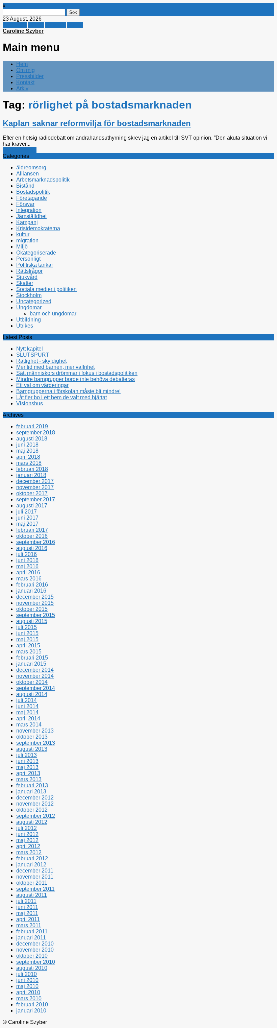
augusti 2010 (31, 968)
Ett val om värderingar (42, 385)
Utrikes (24, 326)
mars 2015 (29, 651)
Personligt (28, 259)
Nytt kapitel (29, 349)
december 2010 (35, 944)
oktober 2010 (32, 956)
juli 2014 (26, 700)
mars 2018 (29, 463)
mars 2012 (29, 852)
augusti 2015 (31, 621)
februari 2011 (32, 931)
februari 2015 (32, 658)
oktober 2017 (32, 493)
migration (27, 240)
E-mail (75, 25)
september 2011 (35, 889)
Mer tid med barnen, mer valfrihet (55, 367)
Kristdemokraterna (38, 228)
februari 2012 (32, 858)
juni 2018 (27, 445)
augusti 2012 (31, 822)
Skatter (24, 283)
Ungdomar (29, 307)
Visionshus (29, 403)
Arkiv (22, 88)
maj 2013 (27, 767)
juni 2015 (27, 633)
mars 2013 (29, 779)
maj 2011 (27, 913)
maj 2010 (27, 986)
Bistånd (25, 186)
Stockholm (29, 295)
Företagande (31, 198)
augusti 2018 (31, 438)
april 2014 (28, 718)
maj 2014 (27, 712)
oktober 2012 (32, 810)
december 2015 (35, 597)
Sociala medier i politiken (46, 289)
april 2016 (28, 572)
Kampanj (27, 222)
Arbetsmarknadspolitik (43, 180)
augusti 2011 (31, 895)
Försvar (25, 204)
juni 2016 (27, 560)
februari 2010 (32, 1004)
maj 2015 (27, 639)
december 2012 (35, 797)
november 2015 (35, 603)
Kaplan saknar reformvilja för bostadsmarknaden (97, 123)
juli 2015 (26, 627)
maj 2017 (27, 524)
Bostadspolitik (19, 150)
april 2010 (28, 992)
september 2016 (35, 542)
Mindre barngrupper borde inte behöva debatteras (75, 379)
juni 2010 (27, 980)
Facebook (15, 25)
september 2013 (35, 743)
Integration (29, 210)
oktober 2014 (32, 682)
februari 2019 (32, 426)
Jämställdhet (31, 216)
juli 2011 (26, 901)
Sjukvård (26, 277)
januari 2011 (31, 937)
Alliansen (27, 173)
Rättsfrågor (29, 271)
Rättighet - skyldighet (41, 361)
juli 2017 (26, 512)
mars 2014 (29, 724)
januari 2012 (31, 864)
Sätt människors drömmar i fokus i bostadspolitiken (76, 373)
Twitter (36, 25)
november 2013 (35, 731)
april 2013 (28, 773)
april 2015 (28, 645)
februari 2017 (32, 530)
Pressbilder (30, 76)
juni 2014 (27, 706)
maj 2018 (27, 451)
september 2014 (35, 688)
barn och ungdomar (53, 313)
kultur (22, 234)
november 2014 (35, 676)
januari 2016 (31, 591)
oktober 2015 (32, 609)
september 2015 (35, 615)
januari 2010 (31, 1010)
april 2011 (28, 919)
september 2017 (35, 499)
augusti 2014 (31, 694)
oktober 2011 (31, 883)
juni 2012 (27, 834)
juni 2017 (27, 518)
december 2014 (35, 670)
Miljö (22, 246)
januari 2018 (31, 475)
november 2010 (35, 950)
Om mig (25, 70)
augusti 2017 (31, 505)
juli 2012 (26, 828)
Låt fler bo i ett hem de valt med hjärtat (61, 397)
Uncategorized (33, 301)
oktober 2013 (32, 737)
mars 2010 (29, 998)
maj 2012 (27, 840)
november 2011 (34, 877)
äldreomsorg (31, 167)
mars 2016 (29, 578)
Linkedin (55, 25)
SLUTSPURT (32, 355)
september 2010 (35, 962)
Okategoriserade (36, 253)
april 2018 (28, 457)
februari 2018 (32, 469)
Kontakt (25, 82)
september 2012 (35, 816)
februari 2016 (32, 585)
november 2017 (35, 487)
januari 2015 (31, 664)
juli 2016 (26, 554)
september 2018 (35, 432)
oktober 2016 (32, 536)
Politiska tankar (34, 265)
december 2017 (35, 481)
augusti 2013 (31, 749)
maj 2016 (27, 566)
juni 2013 (27, 761)
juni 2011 (27, 907)
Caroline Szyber (23, 31)
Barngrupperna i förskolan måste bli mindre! (68, 391)
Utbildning (28, 319)
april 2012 (28, 846)
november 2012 (35, 804)
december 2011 (34, 871)
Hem (22, 64)
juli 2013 (26, 755)
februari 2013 (32, 785)
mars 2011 (28, 925)
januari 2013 (31, 791)
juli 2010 (26, 974)
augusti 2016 (31, 548)
